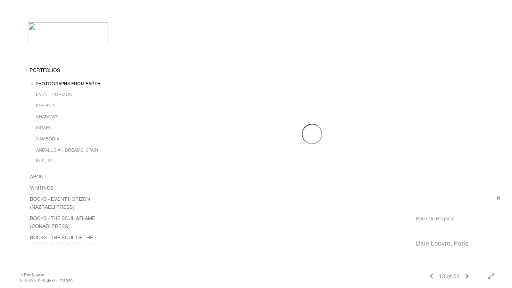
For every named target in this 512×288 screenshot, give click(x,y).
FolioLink (28, 280)
